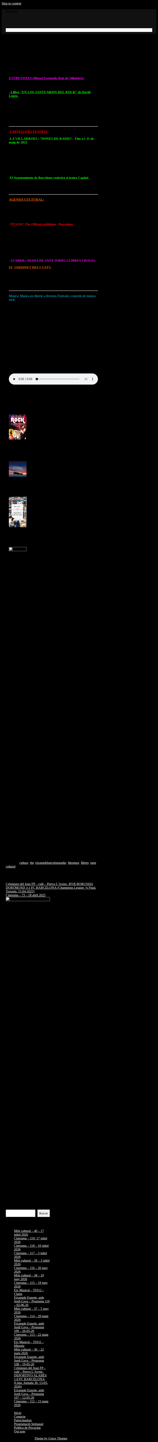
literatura (73, 862)
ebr (32, 862)
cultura (23, 862)
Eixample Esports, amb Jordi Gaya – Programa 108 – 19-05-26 (29, 1360)
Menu (9, 30)
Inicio (17, 1413)
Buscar (11, 1207)
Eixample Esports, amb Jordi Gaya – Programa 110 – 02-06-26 (32, 1301)
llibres (85, 862)
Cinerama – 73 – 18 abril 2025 (25, 895)
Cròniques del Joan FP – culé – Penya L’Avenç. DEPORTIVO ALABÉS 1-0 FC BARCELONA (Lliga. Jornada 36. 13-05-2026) (31, 1377)
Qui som (19, 1431)
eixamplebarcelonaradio (50, 862)
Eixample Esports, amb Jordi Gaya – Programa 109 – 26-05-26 (29, 1327)
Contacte (20, 1416)
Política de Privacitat (27, 1427)
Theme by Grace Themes (50, 1438)
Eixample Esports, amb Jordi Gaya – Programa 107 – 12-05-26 (29, 1393)
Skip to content (11, 3)
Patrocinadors (23, 1420)
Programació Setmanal (28, 1424)
